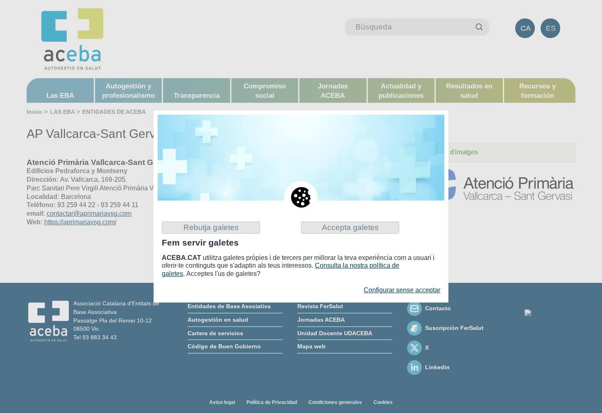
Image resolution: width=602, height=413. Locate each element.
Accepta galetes (350, 227)
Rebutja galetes (211, 227)
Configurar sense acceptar (402, 290)
